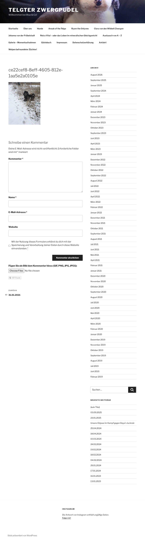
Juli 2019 (94, 366)
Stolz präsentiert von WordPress (22, 535)
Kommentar (15, 158)
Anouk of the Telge (57, 28)
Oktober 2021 (96, 228)
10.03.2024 (95, 439)
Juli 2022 (94, 186)
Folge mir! (66, 518)
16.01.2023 (95, 476)
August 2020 (96, 297)
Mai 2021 (94, 255)
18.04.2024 (95, 433)
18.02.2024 (95, 454)
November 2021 (97, 223)
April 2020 (95, 318)
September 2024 (98, 91)
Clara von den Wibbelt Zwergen (108, 28)
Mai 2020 (94, 313)
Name (12, 197)
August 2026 (96, 75)
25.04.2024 (95, 428)
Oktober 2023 (96, 127)
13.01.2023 (95, 481)
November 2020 (98, 281)
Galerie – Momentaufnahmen (22, 42)
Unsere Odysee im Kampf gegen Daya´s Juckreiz (112, 423)
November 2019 (97, 345)
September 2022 (98, 175)
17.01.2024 (95, 470)
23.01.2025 (95, 418)
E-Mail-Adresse (17, 212)
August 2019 (96, 360)
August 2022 (96, 180)
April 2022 (95, 196)
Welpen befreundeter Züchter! (22, 49)
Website (13, 227)
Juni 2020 (95, 308)
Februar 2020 (96, 329)
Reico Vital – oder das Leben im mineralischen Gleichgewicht (68, 35)
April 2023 (95, 143)
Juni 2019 (94, 371)
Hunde (40, 28)
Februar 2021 (96, 265)
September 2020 (98, 292)
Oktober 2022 (96, 170)
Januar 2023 (96, 154)
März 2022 (95, 202)
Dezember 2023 (97, 117)
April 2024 (95, 96)
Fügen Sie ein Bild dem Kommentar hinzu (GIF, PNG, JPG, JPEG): (42, 265)
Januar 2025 (96, 85)
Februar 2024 (96, 106)
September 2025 (98, 80)
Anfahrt (102, 42)
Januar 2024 (96, 112)
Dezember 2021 (97, 218)
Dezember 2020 (97, 276)
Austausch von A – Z (112, 35)
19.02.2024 (95, 449)
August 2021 (96, 239)
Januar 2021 (96, 271)
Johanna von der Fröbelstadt (21, 35)
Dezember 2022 (97, 159)
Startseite (13, 28)
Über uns (28, 28)
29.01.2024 (95, 465)
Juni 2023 (94, 138)
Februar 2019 (96, 376)
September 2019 (98, 355)
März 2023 (95, 149)
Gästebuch (46, 42)
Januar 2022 (96, 212)
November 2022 (97, 165)
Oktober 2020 (97, 286)
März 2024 (95, 101)
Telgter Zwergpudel (43, 10)
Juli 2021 (94, 244)
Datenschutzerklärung (83, 42)
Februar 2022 (96, 207)
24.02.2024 (95, 444)
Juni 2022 (94, 191)
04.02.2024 (96, 460)
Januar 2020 (96, 334)
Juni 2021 (94, 249)
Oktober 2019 (96, 350)
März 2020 (95, 323)
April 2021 (95, 260)
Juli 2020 (94, 302)
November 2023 (98, 122)
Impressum (62, 42)
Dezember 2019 (97, 339)
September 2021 (98, 233)
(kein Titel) (95, 407)
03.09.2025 (96, 412)
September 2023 (98, 133)
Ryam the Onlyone (80, 28)
